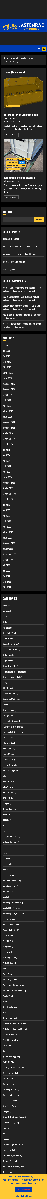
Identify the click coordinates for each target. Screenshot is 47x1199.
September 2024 (9, 438)
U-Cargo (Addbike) (10, 1160)
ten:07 (5, 1133)
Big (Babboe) (7, 627)
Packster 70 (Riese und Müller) (14, 1023)
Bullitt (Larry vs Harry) (11, 649)
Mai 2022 (6, 576)
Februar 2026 (8, 372)
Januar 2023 (7, 537)
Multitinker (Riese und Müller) (14, 990)
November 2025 (9, 389)
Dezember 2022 (9, 543)
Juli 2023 (6, 504)
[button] (2, 49)
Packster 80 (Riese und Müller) (15, 1028)
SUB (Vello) (7, 1111)
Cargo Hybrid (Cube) (10, 666)
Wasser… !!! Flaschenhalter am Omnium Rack (20, 246)
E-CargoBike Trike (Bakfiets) (13, 726)
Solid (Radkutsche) (10, 1100)
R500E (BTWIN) (8, 1062)
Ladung (5, 869)
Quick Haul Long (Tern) (11, 1056)
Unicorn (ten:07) (9, 1172)
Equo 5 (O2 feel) (9, 748)
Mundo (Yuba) (8, 996)
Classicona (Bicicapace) (11, 699)
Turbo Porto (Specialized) (12, 1155)
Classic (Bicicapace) (10, 693)
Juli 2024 (6, 449)
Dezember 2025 (9, 383)
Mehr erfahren (11, 135)
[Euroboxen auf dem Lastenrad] (23, 155)
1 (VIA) (5, 616)
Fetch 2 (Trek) (8, 787)
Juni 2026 (6, 350)
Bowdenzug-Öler (9, 269)
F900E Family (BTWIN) (11, 770)
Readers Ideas (8, 1078)
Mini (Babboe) (8, 946)
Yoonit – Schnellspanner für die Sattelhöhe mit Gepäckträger (22, 325)
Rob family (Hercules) (11, 1094)
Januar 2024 (7, 477)
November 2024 (9, 427)
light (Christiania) (9, 875)
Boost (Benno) (8, 638)
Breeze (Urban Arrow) (11, 644)
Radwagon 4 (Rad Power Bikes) (14, 1067)
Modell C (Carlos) (9, 963)
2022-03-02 (10, 181)
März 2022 (7, 587)
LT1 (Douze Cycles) (9, 919)
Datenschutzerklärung (23, 1195)
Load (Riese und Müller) (12, 880)
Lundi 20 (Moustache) (11, 924)
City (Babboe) (8, 688)
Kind (4, 847)
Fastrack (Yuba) (8, 781)
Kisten (22, 162)
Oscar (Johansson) (13, 106)
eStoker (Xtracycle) (10, 759)
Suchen (7, 212)
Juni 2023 (6, 510)
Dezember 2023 (9, 482)
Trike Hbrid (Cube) (9, 1149)
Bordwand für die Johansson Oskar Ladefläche (21, 116)
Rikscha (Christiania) (11, 1089)
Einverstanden (23, 1189)
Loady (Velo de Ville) (10, 886)
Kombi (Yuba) (7, 864)
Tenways (6, 1138)
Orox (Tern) (7, 1012)
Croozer (5, 704)
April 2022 (7, 581)
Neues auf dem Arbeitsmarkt (14, 261)
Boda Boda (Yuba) (9, 633)
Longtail (6, 897)
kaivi (4, 296)
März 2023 (7, 526)
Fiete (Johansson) (9, 792)
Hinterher (6, 814)
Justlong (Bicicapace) (11, 842)
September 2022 (9, 554)
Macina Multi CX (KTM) (11, 930)
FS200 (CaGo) (8, 798)
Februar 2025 (8, 411)
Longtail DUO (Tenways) (11, 908)
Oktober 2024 (8, 433)
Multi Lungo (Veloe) (10, 979)
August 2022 (8, 559)
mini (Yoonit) (7, 952)
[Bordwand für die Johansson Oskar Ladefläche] (23, 92)
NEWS (5, 1001)
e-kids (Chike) (8, 737)
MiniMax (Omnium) (13, 165)
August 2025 (8, 394)
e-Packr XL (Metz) (9, 743)
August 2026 (8, 345)
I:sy (4, 831)
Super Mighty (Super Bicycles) (14, 1117)
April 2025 (7, 400)
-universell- (11, 159)
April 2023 (7, 521)
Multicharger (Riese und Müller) (15, 984)
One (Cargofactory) (10, 1007)
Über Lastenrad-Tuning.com (13, 1166)
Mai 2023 (6, 515)
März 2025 (7, 405)
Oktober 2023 (8, 488)
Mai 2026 (6, 356)
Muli (23, 165)
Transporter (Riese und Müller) (14, 1144)
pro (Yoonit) (7, 1045)
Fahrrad (6, 776)
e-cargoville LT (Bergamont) (13, 732)
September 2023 (9, 493)
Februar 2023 (8, 532)
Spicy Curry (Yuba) (9, 1106)
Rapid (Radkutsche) (10, 1073)
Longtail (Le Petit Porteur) (13, 902)
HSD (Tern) (7, 820)
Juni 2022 (6, 570)
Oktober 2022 (8, 548)
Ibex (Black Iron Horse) (11, 836)
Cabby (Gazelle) (8, 655)
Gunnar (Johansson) (10, 809)
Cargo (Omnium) (23, 159)
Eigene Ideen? (44, 49)
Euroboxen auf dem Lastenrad (19, 177)
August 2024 (8, 444)
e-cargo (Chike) (12, 162)
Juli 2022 (6, 565)
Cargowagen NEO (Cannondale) (14, 671)
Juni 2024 (6, 455)
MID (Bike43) (8, 941)
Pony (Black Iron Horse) (11, 1039)
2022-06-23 (10, 122)
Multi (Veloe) (7, 973)
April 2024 (7, 466)
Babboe (5, 622)
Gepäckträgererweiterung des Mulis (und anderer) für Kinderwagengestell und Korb (22, 289)
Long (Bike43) (8, 891)
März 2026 (7, 367)
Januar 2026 (7, 378)
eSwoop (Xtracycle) (10, 765)
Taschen (6, 1128)
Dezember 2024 (9, 422)
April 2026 (7, 361)
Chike (5, 682)
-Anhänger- (7, 605)
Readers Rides (8, 1083)
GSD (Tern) (7, 803)
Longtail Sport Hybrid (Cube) (13, 913)
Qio (4, 1051)
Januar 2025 (7, 416)
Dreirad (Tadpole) (9, 710)
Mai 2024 (6, 460)
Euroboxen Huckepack (11, 238)
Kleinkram (6, 858)
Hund (4, 825)
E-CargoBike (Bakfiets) (11, 721)
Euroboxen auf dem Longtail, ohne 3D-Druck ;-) (20, 254)
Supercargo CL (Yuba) (11, 1122)
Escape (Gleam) (8, 754)
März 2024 (7, 471)
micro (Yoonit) (8, 935)
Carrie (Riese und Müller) (12, 677)
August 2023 (8, 499)
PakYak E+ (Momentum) (11, 1034)
